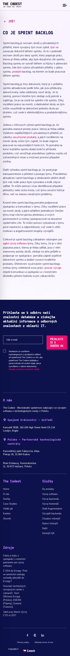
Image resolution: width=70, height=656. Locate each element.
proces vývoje (53, 267)
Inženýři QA (48, 533)
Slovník (7, 518)
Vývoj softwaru (50, 494)
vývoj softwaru (18, 243)
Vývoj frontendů (50, 503)
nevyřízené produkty (25, 137)
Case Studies (10, 503)
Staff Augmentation (52, 508)
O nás (6, 494)
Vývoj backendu (50, 499)
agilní (6, 243)
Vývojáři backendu (51, 513)
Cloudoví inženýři (51, 518)
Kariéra (6, 513)
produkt (16, 71)
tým (52, 47)
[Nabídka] (64, 5)
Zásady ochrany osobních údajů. (24, 369)
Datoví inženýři (50, 523)
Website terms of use (44, 642)
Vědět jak (8, 508)
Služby (6, 499)
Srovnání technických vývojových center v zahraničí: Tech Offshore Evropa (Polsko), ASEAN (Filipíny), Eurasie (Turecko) (14, 596)
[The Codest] (12, 6)
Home (6, 489)
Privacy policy (23, 642)
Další (45, 528)
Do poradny (48, 489)
